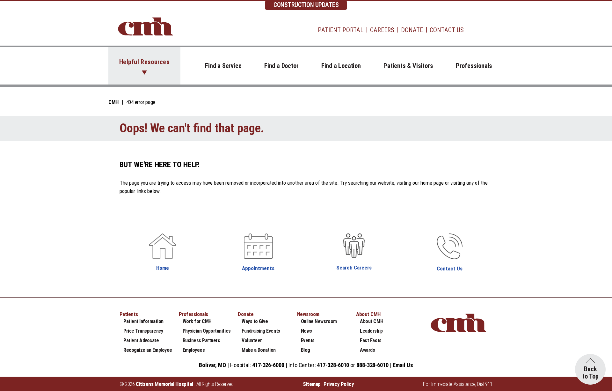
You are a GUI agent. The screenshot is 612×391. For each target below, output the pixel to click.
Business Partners (201, 340)
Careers (382, 30)
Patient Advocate (141, 340)
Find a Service (223, 66)
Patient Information (143, 321)
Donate (412, 30)
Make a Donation (259, 350)
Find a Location (341, 66)
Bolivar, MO (212, 365)
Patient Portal (340, 30)
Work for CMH (197, 321)
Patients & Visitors (408, 66)
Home (162, 268)
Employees (194, 350)
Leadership (371, 331)
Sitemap (312, 384)
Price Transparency (143, 331)
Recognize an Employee (147, 350)
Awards (367, 350)
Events (308, 340)
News (306, 331)
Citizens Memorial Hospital (164, 384)
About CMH (371, 321)
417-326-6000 (268, 365)
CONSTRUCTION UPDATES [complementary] (306, 5)
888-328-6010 (372, 365)
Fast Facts (370, 340)
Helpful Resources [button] (144, 62)
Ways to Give (255, 321)
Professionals (474, 66)
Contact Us (447, 30)
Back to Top (590, 372)
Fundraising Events (261, 331)
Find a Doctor (281, 66)
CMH (113, 102)
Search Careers (354, 267)
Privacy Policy (339, 384)
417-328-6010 (333, 365)
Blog (305, 350)
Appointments (258, 268)
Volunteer (252, 340)
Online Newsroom (319, 321)
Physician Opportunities (207, 331)
